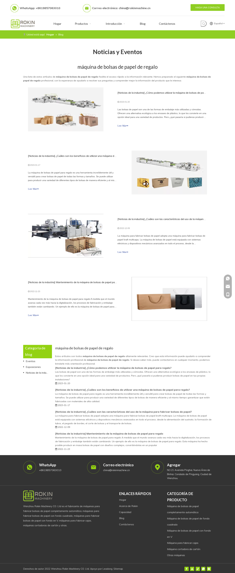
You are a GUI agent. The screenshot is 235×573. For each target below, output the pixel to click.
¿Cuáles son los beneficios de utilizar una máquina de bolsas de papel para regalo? (102, 155)
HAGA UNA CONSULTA (208, 7)
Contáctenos (126, 524)
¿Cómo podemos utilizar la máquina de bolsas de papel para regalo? (183, 92)
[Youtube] (192, 569)
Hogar (122, 499)
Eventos (30, 361)
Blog (121, 518)
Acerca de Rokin (128, 506)
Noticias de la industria (131, 92)
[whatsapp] (203, 569)
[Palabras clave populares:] (204, 23)
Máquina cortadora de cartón (183, 549)
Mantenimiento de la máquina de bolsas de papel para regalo (90, 282)
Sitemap (118, 568)
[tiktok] (198, 569)
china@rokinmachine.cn (134, 8)
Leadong (107, 568)
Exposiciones (33, 366)
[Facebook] (186, 569)
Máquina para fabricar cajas (182, 542)
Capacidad (125, 512)
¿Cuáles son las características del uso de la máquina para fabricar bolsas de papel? (139, 411)
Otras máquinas (176, 555)
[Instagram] (209, 569)
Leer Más (122, 126)
